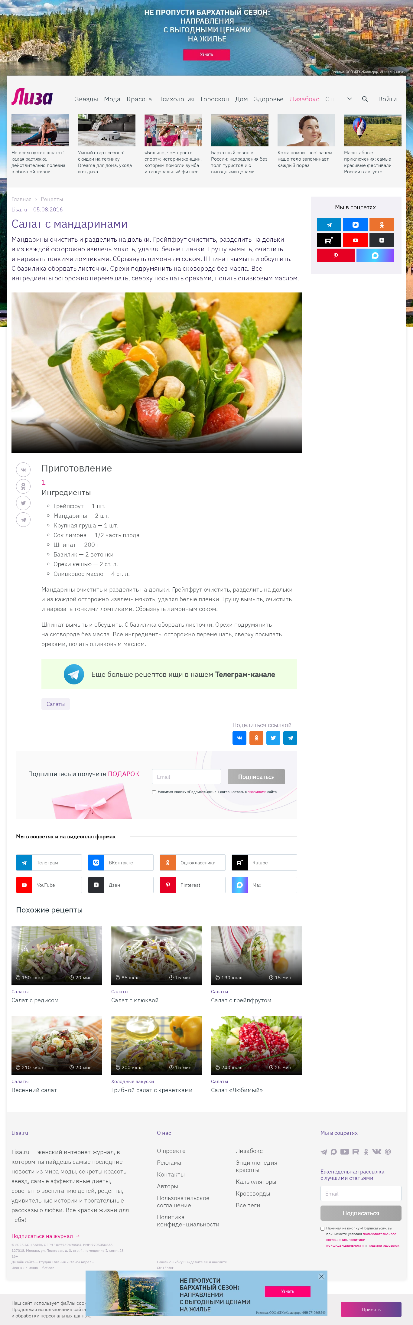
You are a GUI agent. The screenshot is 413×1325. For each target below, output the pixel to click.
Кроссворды (253, 1193)
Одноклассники (198, 863)
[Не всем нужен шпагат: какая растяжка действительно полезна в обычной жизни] (40, 130)
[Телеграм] (329, 224)
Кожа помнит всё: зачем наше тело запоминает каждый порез (305, 158)
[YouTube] (355, 240)
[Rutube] (329, 240)
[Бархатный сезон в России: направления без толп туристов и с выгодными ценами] (239, 130)
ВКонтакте (121, 863)
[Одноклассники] (381, 224)
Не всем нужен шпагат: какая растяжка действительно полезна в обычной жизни (38, 162)
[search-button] (365, 99)
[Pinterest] (336, 255)
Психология (176, 98)
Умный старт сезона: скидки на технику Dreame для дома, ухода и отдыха (105, 162)
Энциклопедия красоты (257, 1166)
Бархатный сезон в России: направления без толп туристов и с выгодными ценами (239, 162)
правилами (257, 791)
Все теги (248, 1205)
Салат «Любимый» (237, 1090)
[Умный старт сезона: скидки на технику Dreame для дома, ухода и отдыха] (106, 130)
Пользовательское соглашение (183, 1201)
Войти (387, 98)
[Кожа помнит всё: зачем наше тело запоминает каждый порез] (306, 130)
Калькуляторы (256, 1181)
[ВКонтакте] (355, 224)
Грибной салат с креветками (152, 1090)
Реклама (169, 1162)
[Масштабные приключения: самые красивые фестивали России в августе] (373, 130)
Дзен (114, 885)
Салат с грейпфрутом (241, 1000)
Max (256, 885)
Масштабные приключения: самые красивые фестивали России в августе (368, 162)
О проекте (171, 1151)
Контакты (171, 1174)
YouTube (46, 885)
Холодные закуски (132, 1081)
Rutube (260, 863)
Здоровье (269, 98)
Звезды (86, 98)
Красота (139, 98)
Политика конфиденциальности (188, 1220)
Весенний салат (34, 1090)
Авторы (167, 1186)
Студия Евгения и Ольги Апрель (66, 1262)
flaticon (48, 1267)
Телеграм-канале (245, 674)
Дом (241, 98)
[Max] (375, 255)
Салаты (56, 703)
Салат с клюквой (135, 1000)
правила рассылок (383, 1245)
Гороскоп (215, 98)
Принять (371, 1309)
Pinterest (190, 885)
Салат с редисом (35, 1000)
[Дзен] (381, 240)
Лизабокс (304, 98)
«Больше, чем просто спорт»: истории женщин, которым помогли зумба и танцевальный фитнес (173, 162)
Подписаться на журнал (42, 1235)
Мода (112, 98)
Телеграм (47, 863)
